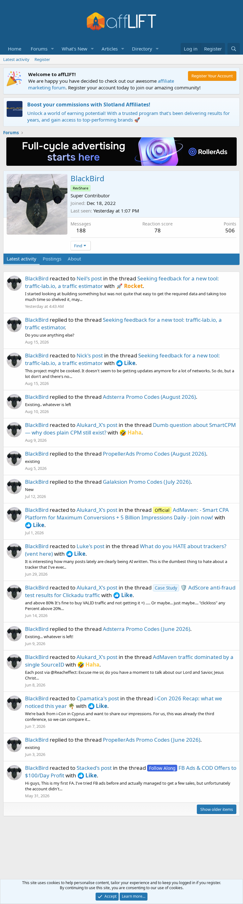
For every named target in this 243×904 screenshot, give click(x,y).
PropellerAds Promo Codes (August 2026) (154, 453)
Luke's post (90, 546)
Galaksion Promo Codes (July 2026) (146, 481)
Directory (142, 48)
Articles (110, 48)
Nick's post (90, 355)
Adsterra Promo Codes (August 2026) (149, 396)
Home (14, 48)
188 (81, 230)
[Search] (233, 49)
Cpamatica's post (98, 698)
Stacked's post (94, 767)
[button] (52, 49)
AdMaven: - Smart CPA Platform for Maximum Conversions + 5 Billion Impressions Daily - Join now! (127, 513)
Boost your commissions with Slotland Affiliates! (88, 104)
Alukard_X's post (97, 424)
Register (42, 59)
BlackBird (36, 278)
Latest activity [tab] (21, 258)
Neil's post (89, 278)
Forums (39, 48)
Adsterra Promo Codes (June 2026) (146, 628)
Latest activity (16, 59)
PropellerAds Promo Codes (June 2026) (151, 739)
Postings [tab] (52, 258)
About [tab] (74, 258)
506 (230, 230)
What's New (74, 48)
